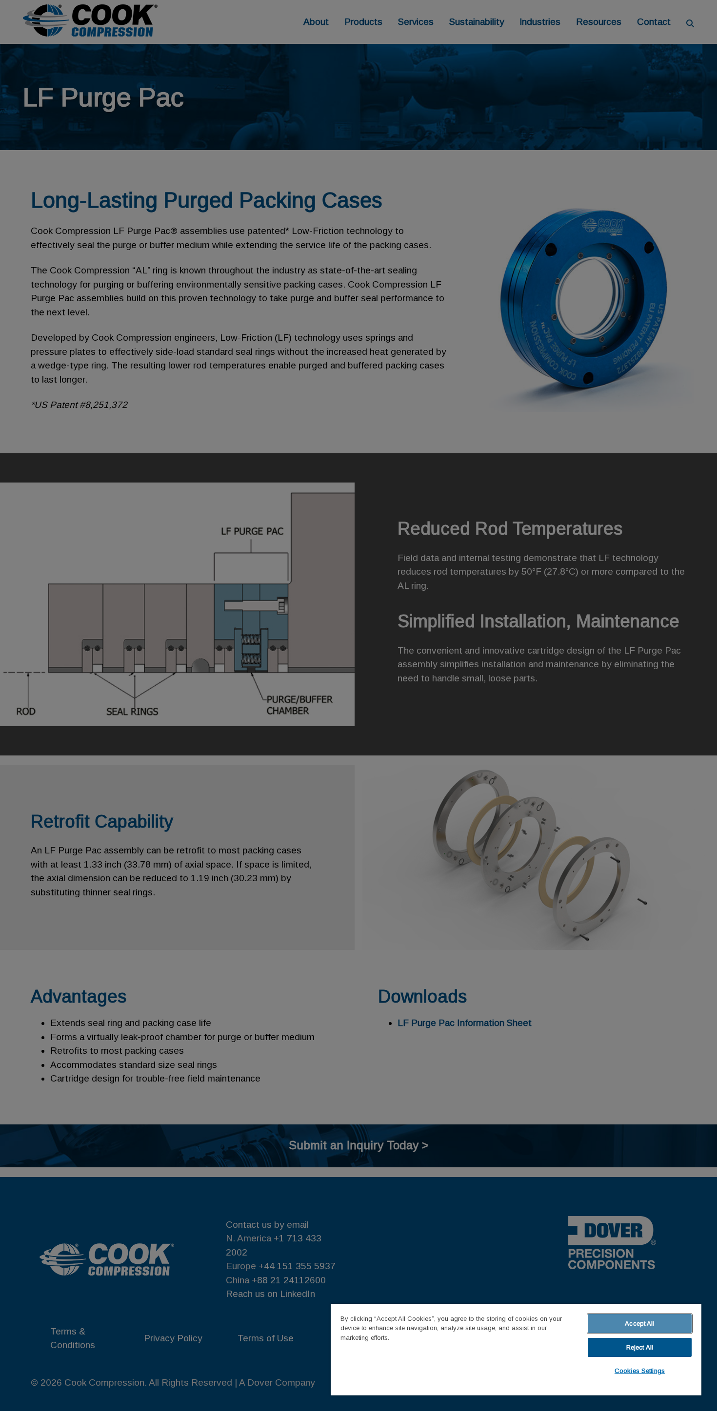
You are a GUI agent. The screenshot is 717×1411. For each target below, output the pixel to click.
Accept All (639, 1323)
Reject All (639, 1347)
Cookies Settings (640, 1370)
